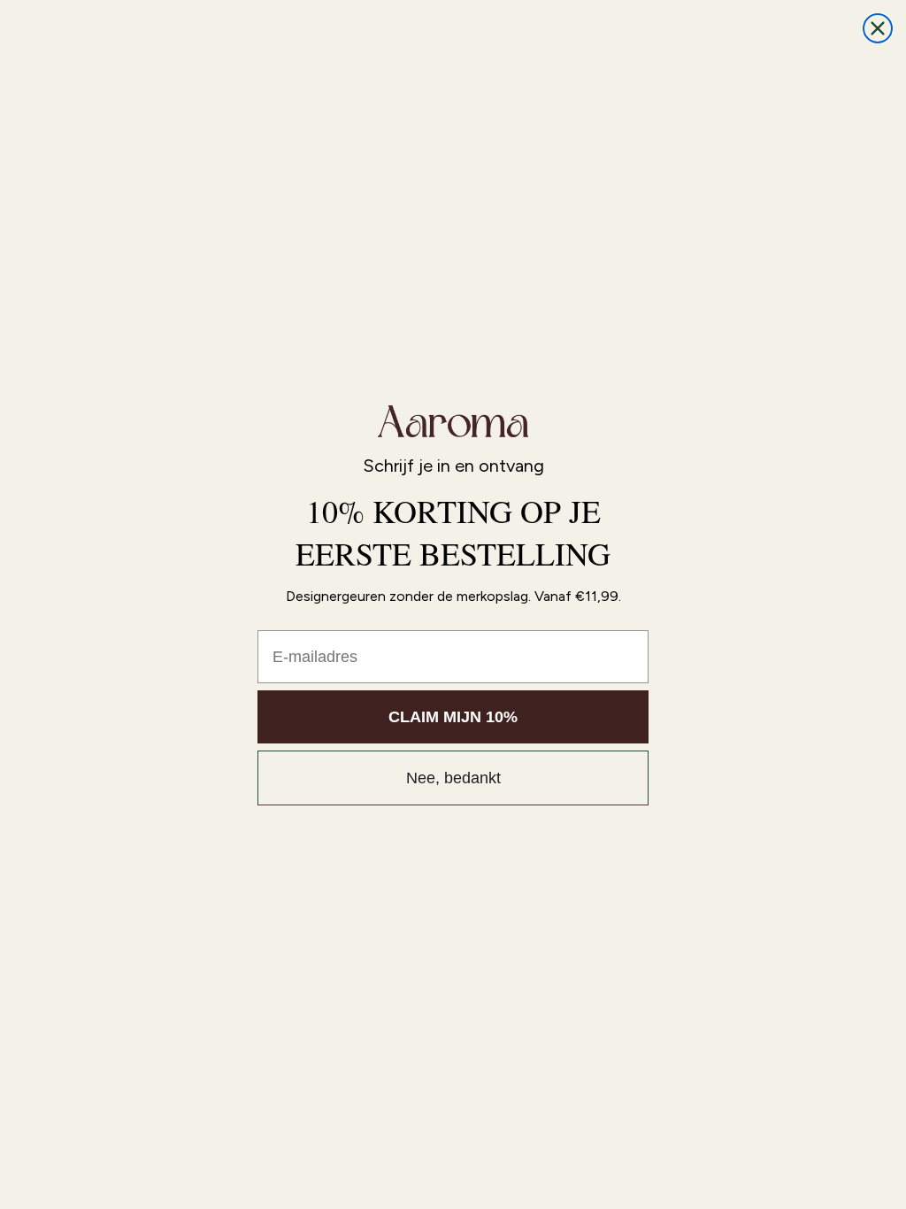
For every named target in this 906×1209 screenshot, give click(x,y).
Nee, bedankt (453, 778)
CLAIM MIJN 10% (453, 717)
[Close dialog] (878, 28)
